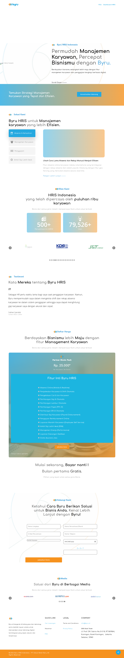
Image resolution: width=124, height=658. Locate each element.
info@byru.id (85, 623)
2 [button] (51, 260)
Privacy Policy (67, 628)
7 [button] (60, 260)
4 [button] (55, 260)
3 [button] (53, 260)
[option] (28, 247)
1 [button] (49, 260)
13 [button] (70, 260)
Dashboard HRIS (109, 5)
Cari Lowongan (50, 623)
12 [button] (69, 260)
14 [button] (72, 260)
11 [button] (67, 260)
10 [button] (65, 260)
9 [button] (63, 260)
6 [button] (58, 260)
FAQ (100, 5)
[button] (10, 247)
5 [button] (56, 260)
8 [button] (62, 260)
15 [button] (74, 260)
